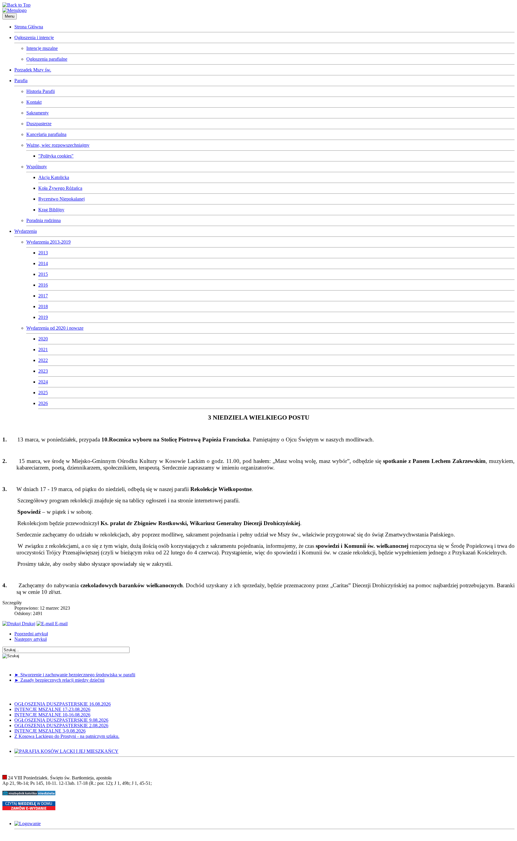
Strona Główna (28, 26)
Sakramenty (37, 112)
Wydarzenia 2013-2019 (48, 241)
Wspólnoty (36, 166)
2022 (43, 360)
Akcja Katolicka (53, 177)
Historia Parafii (40, 91)
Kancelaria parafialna (46, 134)
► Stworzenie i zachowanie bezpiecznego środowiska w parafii (74, 674)
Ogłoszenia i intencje (34, 37)
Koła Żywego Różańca (60, 188)
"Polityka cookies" (56, 155)
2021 (43, 349)
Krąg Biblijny (51, 209)
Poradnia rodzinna (43, 220)
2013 (43, 252)
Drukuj (28, 623)
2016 (43, 285)
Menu (9, 16)
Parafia (21, 80)
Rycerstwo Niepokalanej (61, 198)
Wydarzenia (25, 231)
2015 (43, 274)
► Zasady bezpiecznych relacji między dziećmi (59, 680)
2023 (43, 371)
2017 (43, 295)
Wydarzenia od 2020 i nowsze (54, 328)
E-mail (61, 623)
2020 (43, 338)
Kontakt (34, 102)
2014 (43, 263)
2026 (43, 403)
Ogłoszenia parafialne (46, 59)
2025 (43, 392)
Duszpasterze (38, 123)
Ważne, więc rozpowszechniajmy (57, 145)
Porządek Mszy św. (32, 69)
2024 (43, 381)
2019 (43, 317)
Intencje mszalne (42, 48)
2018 (43, 306)
